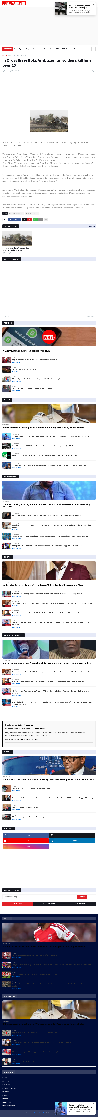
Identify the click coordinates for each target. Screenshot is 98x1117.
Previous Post (9, 317)
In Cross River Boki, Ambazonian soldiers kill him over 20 (15, 249)
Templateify (39, 1113)
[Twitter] (24, 219)
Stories (5, 1099)
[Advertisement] (49, 25)
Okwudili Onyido (37, 728)
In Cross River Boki (32, 213)
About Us (6, 1081)
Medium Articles (8, 1106)
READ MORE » (16, 362)
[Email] (40, 219)
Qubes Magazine (25, 725)
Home (4, 55)
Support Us (6, 1102)
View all (92, 226)
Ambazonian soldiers (17, 55)
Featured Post (49, 904)
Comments (80, 904)
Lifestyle (5, 1095)
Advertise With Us (9, 1088)
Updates (18, 904)
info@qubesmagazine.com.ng (27, 739)
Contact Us (6, 1084)
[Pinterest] (29, 219)
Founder (5, 1092)
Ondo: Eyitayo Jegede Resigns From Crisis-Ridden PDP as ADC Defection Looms (47, 49)
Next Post (90, 317)
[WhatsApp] (35, 219)
